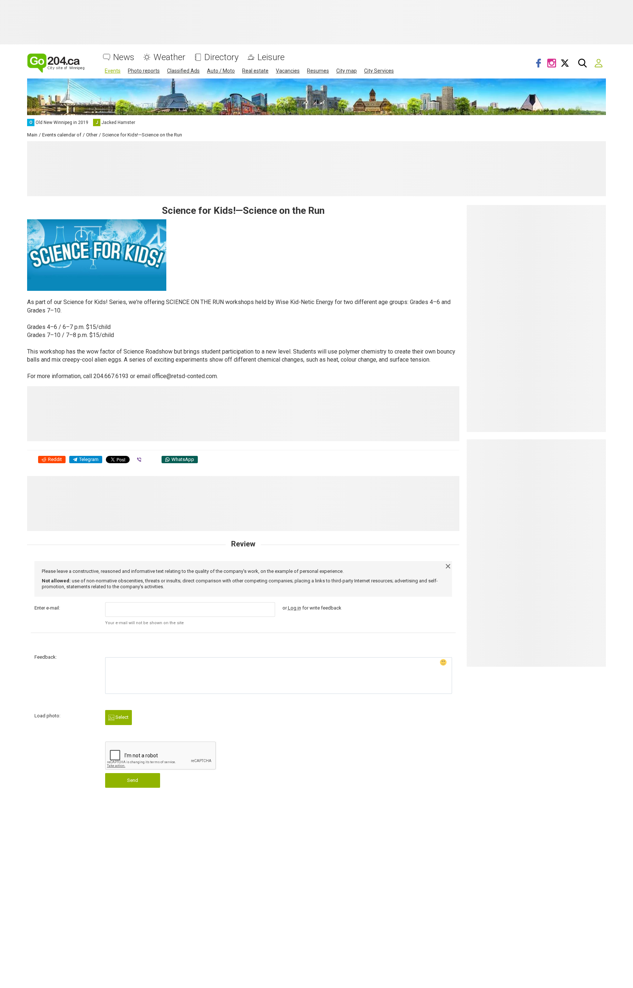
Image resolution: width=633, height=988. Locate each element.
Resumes (318, 71)
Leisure (271, 57)
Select (121, 717)
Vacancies (288, 71)
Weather (169, 57)
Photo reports (144, 71)
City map (346, 71)
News (123, 57)
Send (132, 780)
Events (113, 71)
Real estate (255, 71)
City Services (379, 71)
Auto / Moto (221, 71)
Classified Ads (183, 71)
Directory (221, 57)
